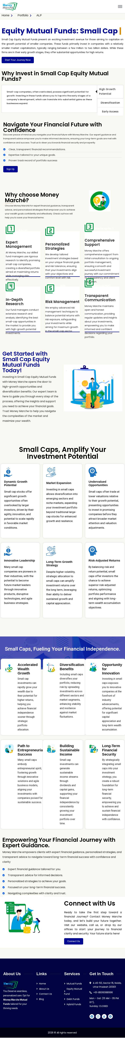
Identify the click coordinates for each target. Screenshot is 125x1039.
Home (42, 983)
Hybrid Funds (74, 1004)
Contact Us (45, 994)
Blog (41, 999)
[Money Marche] (62, 6)
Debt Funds (73, 999)
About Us (44, 988)
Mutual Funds (74, 983)
